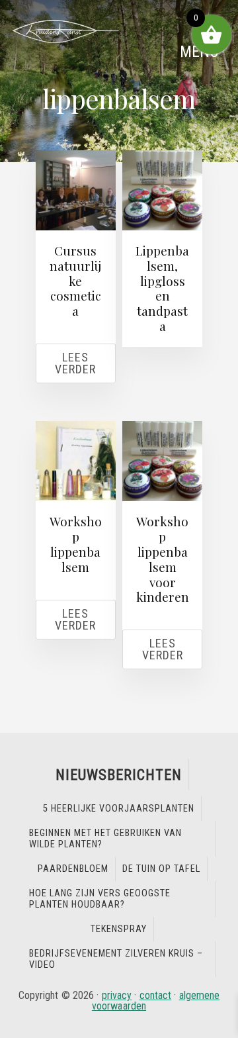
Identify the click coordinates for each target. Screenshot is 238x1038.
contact (155, 995)
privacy (117, 995)
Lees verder (75, 363)
